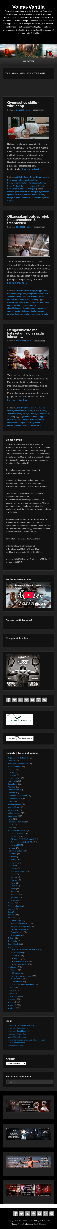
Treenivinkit (15, 935)
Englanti (14, 862)
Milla (28, 110)
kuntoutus (44, 302)
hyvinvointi (12, 195)
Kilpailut (28, 411)
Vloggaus (11, 993)
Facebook (8, 700)
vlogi (16, 314)
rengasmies (41, 308)
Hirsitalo (11, 772)
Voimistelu (24, 299)
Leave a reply (38, 110)
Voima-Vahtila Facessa (17, 1037)
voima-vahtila (27, 197)
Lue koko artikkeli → (32, 169)
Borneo (14, 857)
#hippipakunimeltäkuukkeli (18, 758)
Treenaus (32, 186)
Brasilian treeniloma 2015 (18, 764)
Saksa (13, 892)
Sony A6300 (16, 845)
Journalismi (12, 784)
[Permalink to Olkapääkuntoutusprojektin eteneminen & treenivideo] (28, 258)
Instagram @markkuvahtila (18, 1031)
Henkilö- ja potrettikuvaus (21, 976)
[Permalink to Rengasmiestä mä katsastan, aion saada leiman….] (28, 371)
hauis (35, 417)
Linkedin (20, 700)
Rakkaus (11, 848)
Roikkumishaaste (15, 906)
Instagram (38, 700)
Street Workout (13, 186)
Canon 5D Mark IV (18, 833)
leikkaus (17, 419)
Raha (10, 828)
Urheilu (40, 186)
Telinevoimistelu (14, 296)
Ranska (14, 886)
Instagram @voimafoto (17, 1034)
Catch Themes (40, 1224)
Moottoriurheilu (17, 953)
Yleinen (23, 189)
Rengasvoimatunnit (37, 183)
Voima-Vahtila (28, 7)
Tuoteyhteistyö (14, 944)
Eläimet (14, 970)
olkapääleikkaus (14, 308)
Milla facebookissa (15, 1046)
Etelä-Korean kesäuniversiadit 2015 (25, 950)
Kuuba (13, 874)
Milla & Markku (39, 411)
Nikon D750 (15, 836)
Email (44, 700)
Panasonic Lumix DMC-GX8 (22, 842)
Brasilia (14, 860)
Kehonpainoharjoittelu (27, 180)
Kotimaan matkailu (18, 871)
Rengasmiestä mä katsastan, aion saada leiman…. (25, 333)
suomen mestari (14, 311)
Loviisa (11, 801)
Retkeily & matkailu (16, 851)
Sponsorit (11, 909)
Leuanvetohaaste (15, 798)
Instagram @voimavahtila (18, 1028)
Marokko (14, 877)
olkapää (26, 419)
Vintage (11, 990)
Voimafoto (12, 999)
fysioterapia (33, 192)
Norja (13, 883)
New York (15, 880)
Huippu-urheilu (42, 177)
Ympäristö (12, 1005)
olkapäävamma (28, 308)
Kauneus (11, 787)
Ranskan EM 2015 (21, 961)
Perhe (10, 819)
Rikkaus (11, 903)
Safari (13, 889)
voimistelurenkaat (27, 314)
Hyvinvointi (12, 180)
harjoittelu (34, 302)
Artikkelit (19, 177)
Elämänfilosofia (30, 408)
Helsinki (11, 769)
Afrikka (14, 854)
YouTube (32, 700)
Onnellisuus (12, 816)
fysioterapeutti (21, 192)
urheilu (17, 197)
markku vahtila (38, 195)
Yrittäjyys (32, 189)
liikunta (27, 195)
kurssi (20, 195)
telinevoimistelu (29, 311)
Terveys (24, 186)
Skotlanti (14, 894)
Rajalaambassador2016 (17, 831)
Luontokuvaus (16, 982)
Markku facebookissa (16, 1043)
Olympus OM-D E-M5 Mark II (22, 839)
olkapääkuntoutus (28, 305)
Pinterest (26, 700)
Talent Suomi (13, 912)
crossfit (10, 192)
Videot (41, 296)
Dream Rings (29, 177)
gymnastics (44, 192)
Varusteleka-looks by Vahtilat (22, 985)
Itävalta (14, 868)
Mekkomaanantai (15, 804)
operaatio (25, 422)
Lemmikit (11, 793)
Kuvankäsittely (17, 979)
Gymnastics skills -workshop (23, 104)
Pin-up (10, 825)
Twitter (14, 700)
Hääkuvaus (15, 973)
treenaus (40, 311)
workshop (38, 197)
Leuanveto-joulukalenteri (17, 796)
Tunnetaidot (12, 941)
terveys (10, 197)
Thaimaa (14, 900)
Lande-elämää (13, 790)
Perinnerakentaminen (16, 822)
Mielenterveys (13, 810)
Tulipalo (11, 938)
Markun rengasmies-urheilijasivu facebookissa (26, 1040)
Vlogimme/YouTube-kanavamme (21, 1025)
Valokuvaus (12, 967)
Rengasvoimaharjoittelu (17, 183)
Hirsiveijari (12, 775)
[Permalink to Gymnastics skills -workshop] (28, 141)
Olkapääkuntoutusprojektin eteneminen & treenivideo (28, 219)
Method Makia (13, 807)
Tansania (14, 897)
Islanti (13, 865)
